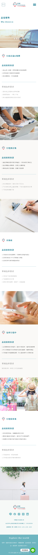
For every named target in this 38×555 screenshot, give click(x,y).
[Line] (32, 550)
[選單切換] (3, 4)
